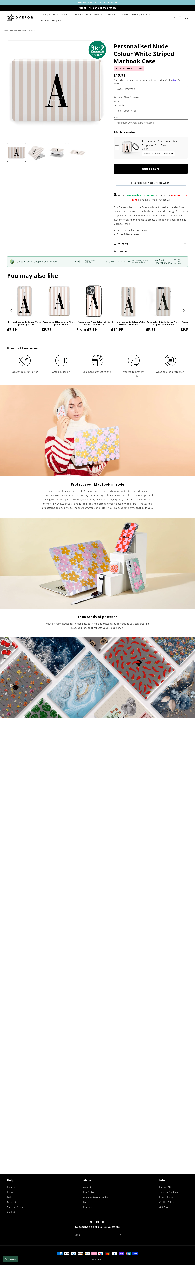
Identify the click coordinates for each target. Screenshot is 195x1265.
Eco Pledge (88, 1192)
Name (116, 117)
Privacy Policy (166, 1197)
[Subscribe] (120, 1235)
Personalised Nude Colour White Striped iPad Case (59, 323)
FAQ (9, 1197)
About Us (88, 1187)
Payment (11, 1202)
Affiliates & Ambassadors (96, 1197)
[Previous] (12, 310)
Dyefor (100, 1259)
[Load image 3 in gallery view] (57, 152)
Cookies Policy (166, 1202)
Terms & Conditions (169, 1192)
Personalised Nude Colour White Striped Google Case (24, 323)
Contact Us (12, 1212)
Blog (85, 1202)
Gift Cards (164, 1207)
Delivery (11, 1192)
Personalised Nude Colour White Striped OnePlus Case (163, 323)
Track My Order (15, 1207)
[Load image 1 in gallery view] (16, 152)
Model (116, 83)
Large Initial (119, 105)
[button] (48, 14)
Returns (11, 1187)
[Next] (183, 310)
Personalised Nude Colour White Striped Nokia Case (128, 323)
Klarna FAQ (165, 1187)
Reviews (87, 1207)
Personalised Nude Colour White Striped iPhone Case (94, 323)
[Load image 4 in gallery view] (77, 152)
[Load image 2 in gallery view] (36, 152)
